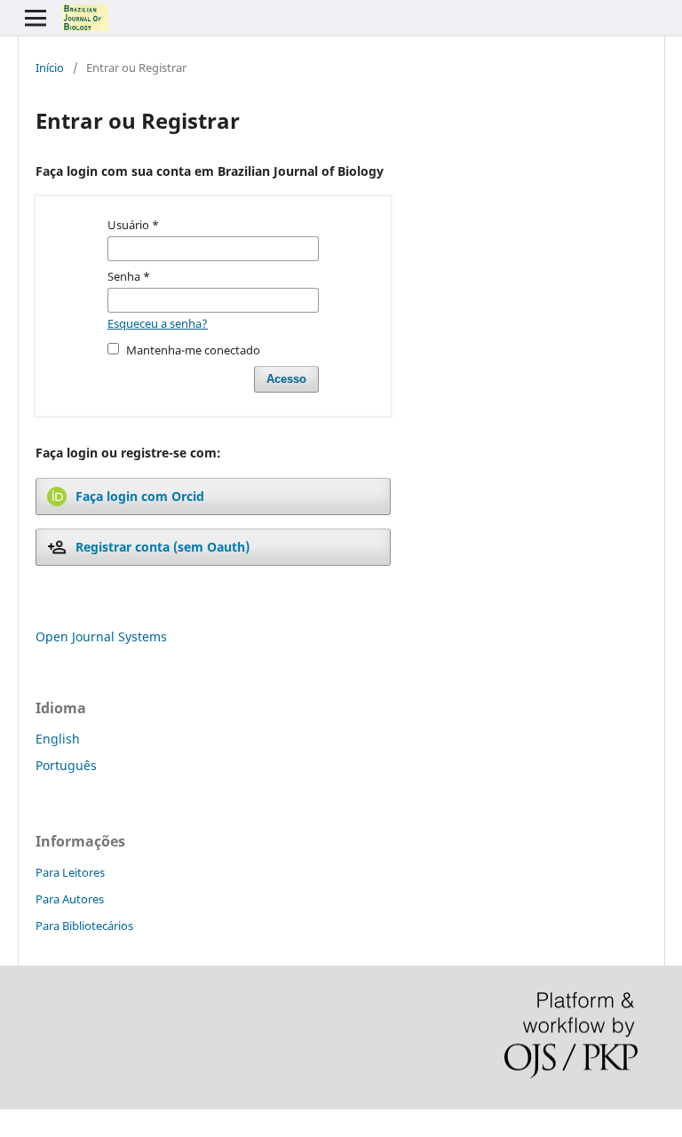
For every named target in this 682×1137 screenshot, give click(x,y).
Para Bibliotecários (84, 926)
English (58, 738)
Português (66, 765)
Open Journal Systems (101, 636)
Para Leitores (70, 872)
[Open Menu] (35, 18)
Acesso (286, 379)
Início (50, 68)
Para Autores (70, 899)
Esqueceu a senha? (157, 323)
